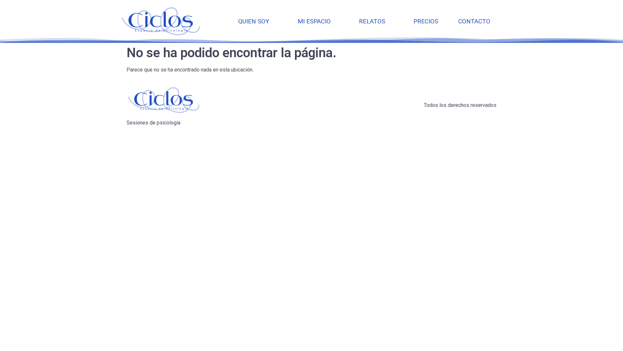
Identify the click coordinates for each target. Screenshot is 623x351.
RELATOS (372, 21)
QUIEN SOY (253, 21)
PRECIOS (425, 21)
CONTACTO (474, 21)
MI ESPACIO (314, 21)
